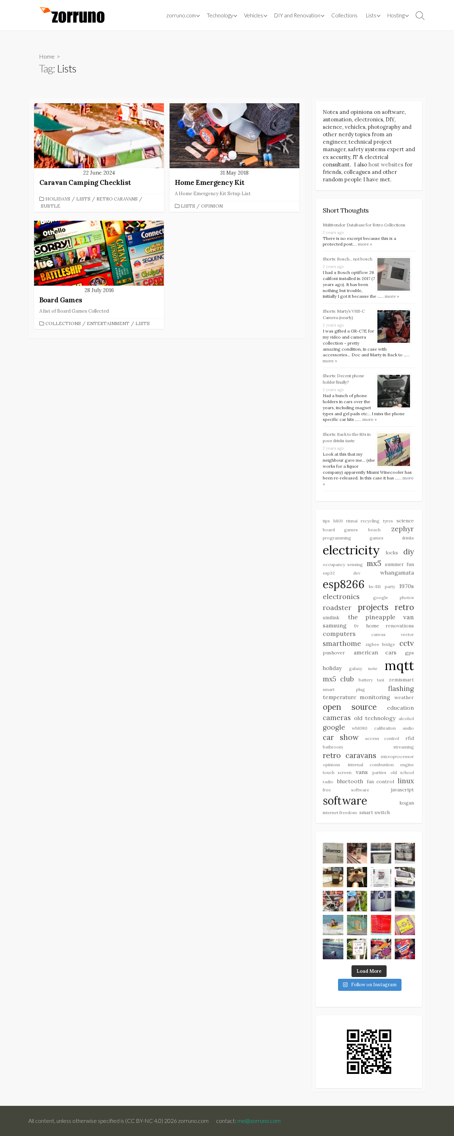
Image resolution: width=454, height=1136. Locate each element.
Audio (408, 728)
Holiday (332, 667)
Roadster (337, 607)
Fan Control (380, 781)
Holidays (57, 199)
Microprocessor (397, 756)
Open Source (350, 707)
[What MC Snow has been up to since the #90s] (333, 853)
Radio (328, 781)
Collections (344, 15)
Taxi (380, 679)
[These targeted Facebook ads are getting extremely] (381, 877)
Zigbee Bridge (380, 644)
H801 (338, 520)
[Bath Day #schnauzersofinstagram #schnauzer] (357, 877)
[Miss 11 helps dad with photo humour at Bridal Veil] (357, 901)
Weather (404, 697)
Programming (337, 537)
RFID (409, 738)
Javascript (402, 789)
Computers (339, 634)
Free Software (346, 789)
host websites (386, 164)
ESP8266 (344, 584)
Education (400, 707)
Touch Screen (337, 772)
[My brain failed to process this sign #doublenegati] (381, 853)
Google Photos (393, 597)
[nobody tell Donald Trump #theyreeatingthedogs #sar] (357, 853)
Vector (407, 634)
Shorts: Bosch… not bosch (347, 259)
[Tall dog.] (381, 901)
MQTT (399, 665)
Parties (379, 772)
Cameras (337, 717)
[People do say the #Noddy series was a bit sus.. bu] (405, 925)
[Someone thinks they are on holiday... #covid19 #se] (381, 925)
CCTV (406, 643)
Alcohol (406, 718)
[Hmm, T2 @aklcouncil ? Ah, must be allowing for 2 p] (357, 949)
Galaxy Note (363, 668)
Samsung (335, 625)
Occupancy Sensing (343, 564)
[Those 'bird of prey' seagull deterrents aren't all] (333, 949)
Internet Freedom (340, 812)
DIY (408, 551)
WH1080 (359, 728)
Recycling (370, 520)
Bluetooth (350, 781)
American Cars (375, 652)
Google (334, 727)
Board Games (340, 529)
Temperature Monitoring (356, 697)
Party (390, 586)
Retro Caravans (117, 199)
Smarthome (342, 643)
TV (356, 625)
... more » (363, 244)
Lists (371, 15)
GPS (409, 652)
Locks (392, 552)
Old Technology (374, 717)
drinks (408, 537)
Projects (373, 607)
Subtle (50, 206)
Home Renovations (390, 625)
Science (405, 520)
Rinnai (352, 520)
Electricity (351, 550)
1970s (406, 585)
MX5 (374, 563)
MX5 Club (338, 679)
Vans (362, 771)
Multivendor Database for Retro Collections (364, 224)
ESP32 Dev (341, 573)
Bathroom (333, 747)
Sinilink (331, 617)
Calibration (385, 728)
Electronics (341, 596)
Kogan (406, 803)
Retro (404, 607)
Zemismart (401, 679)
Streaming (403, 747)
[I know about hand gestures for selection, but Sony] (405, 901)
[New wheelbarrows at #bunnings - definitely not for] (333, 901)
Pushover (334, 652)
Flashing (401, 688)
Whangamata (397, 572)
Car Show (341, 737)
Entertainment (108, 323)
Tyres (388, 520)
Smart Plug (344, 689)
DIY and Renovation (297, 15)
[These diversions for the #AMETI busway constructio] (357, 925)
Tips (326, 520)
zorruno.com (181, 15)
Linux (406, 780)
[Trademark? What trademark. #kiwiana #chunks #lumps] (405, 949)
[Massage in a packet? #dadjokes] (405, 853)
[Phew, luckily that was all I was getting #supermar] (381, 949)
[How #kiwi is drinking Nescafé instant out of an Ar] (333, 877)
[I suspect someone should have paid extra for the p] (405, 877)
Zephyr (402, 529)
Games (376, 537)
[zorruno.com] (70, 15)
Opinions (331, 764)
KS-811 (375, 586)
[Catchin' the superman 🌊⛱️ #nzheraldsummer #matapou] (333, 925)
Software (345, 800)
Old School (402, 772)
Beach (374, 529)
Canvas (378, 634)
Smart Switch (374, 812)
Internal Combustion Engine (381, 764)
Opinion (212, 206)
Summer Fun (399, 564)
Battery (366, 679)
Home (47, 56)
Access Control (382, 738)
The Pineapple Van (381, 617)
